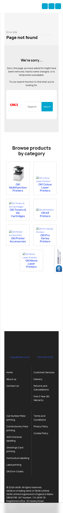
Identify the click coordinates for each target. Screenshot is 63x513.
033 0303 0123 (45, 357)
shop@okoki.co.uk (19, 357)
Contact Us (12, 385)
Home (9, 372)
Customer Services (44, 372)
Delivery (38, 379)
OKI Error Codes (14, 471)
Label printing (13, 464)
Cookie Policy (41, 433)
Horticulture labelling (17, 458)
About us (11, 379)
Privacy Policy (41, 426)
